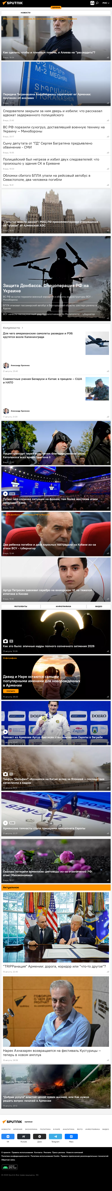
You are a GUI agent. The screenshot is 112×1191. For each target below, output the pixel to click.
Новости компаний (74, 1152)
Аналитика (68, 1129)
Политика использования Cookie (45, 1156)
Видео (105, 1129)
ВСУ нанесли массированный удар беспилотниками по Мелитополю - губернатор (49, 314)
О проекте (6, 1152)
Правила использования (22, 1152)
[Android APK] (9, 1167)
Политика (45, 1129)
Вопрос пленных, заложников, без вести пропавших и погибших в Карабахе (40, 19)
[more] (108, 57)
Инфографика (92, 1129)
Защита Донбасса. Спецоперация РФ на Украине (56, 278)
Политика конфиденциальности (15, 1156)
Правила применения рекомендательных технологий (84, 1156)
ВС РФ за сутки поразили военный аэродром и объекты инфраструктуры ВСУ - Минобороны (47, 298)
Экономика (31, 1129)
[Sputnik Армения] (13, 5)
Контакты (38, 1152)
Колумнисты (11, 328)
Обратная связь (8, 1160)
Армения (17, 1129)
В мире (56, 1129)
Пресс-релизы (58, 1152)
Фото (80, 1129)
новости (6, 1129)
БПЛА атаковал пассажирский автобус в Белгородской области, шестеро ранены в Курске (50, 307)
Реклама (47, 1152)
